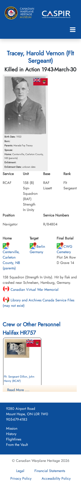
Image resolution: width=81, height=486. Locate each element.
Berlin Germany (37, 249)
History (11, 433)
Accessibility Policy (56, 478)
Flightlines (13, 439)
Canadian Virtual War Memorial (33, 289)
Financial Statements (49, 470)
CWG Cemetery (64, 249)
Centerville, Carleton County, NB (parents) (11, 260)
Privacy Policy (21, 478)
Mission (11, 428)
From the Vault (17, 444)
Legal (20, 470)
